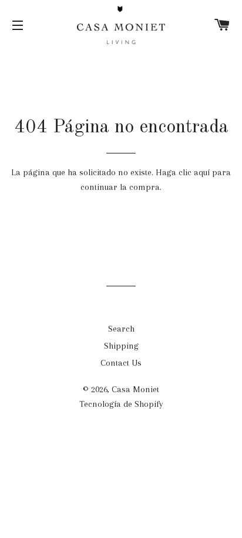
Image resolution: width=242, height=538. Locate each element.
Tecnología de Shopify (121, 404)
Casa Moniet (135, 389)
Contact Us (121, 362)
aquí (202, 172)
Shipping (121, 345)
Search (121, 328)
